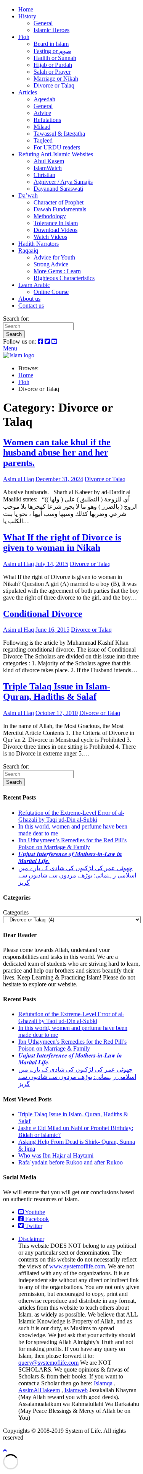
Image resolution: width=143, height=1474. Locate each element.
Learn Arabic (34, 285)
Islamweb (76, 1390)
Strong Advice (51, 264)
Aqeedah (44, 99)
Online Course (51, 292)
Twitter (33, 1226)
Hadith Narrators (38, 243)
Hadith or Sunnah (55, 58)
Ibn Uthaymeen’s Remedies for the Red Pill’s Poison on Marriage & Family (72, 843)
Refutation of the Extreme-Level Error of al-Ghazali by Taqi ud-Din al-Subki (71, 816)
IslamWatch (48, 168)
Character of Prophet (59, 202)
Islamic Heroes (51, 30)
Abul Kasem (49, 161)
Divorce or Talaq (54, 85)
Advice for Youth (54, 257)
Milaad (42, 126)
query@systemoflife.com (48, 1362)
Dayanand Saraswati (58, 188)
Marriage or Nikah (56, 78)
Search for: (16, 318)
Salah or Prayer (52, 71)
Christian (44, 175)
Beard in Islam (51, 44)
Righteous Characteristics (64, 278)
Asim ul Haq (18, 479)
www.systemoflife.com (77, 1266)
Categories (16, 912)
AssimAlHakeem (39, 1390)
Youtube (34, 1212)
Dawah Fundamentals (60, 209)
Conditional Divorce (42, 614)
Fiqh (23, 37)
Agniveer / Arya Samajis (63, 181)
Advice (42, 113)
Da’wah (28, 195)
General (43, 23)
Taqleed (43, 140)
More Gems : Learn (57, 271)
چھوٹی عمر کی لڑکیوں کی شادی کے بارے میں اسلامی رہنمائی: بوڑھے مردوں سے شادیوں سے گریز (77, 875)
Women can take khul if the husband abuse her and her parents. (57, 452)
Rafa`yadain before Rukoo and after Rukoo (70, 1162)
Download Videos (55, 230)
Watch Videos (50, 237)
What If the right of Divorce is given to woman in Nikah (62, 542)
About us (29, 298)
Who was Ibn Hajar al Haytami (55, 1155)
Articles (27, 92)
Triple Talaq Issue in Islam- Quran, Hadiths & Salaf (56, 691)
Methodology (50, 216)
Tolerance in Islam (56, 223)
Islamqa (103, 1383)
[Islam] (18, 355)
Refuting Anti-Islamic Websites (55, 154)
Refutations (47, 120)
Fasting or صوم (52, 51)
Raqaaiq (28, 250)
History (27, 16)
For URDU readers (57, 147)
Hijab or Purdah (53, 65)
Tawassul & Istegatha (59, 133)
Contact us (31, 305)
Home (25, 9)
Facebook (36, 1219)
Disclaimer (31, 1239)
